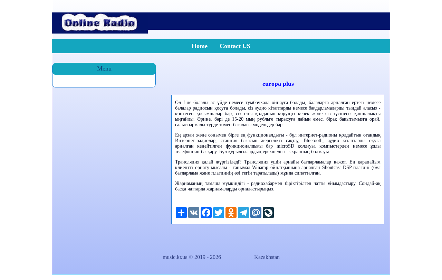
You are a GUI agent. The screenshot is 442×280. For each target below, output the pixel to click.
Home (200, 46)
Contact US (235, 46)
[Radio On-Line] (100, 32)
